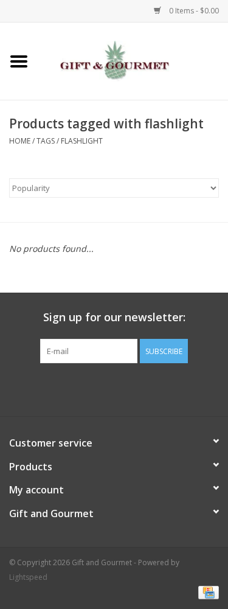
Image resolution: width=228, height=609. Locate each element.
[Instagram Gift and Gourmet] (125, 388)
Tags (45, 141)
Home (19, 141)
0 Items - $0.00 (193, 10)
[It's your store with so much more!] (133, 60)
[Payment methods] (206, 592)
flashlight (82, 141)
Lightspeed (28, 577)
